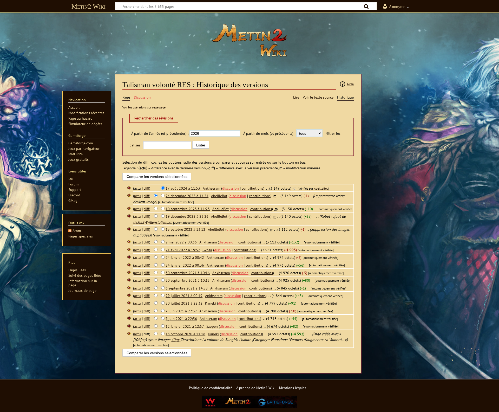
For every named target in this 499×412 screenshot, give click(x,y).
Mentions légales (292, 387)
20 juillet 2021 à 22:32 (184, 303)
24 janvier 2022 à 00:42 (185, 257)
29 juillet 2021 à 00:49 (184, 295)
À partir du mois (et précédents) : (269, 133)
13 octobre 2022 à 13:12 (185, 229)
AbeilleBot (321, 188)
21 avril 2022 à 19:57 (183, 249)
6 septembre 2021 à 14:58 (187, 288)
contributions (252, 188)
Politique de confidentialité (210, 387)
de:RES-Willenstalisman (152, 222)
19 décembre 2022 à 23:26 (187, 216)
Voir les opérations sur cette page (144, 107)
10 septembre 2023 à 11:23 (188, 208)
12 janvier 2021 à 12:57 (185, 326)
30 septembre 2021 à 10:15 (188, 280)
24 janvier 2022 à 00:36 (185, 265)
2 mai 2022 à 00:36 (181, 242)
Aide (350, 83)
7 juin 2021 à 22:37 (181, 310)
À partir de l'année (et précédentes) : (159, 133)
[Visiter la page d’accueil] (249, 40)
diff (146, 188)
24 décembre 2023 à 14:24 (187, 195)
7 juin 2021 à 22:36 (181, 318)
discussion (230, 188)
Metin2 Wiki (88, 6)
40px (175, 339)
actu (137, 195)
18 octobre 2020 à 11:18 (185, 333)
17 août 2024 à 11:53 (183, 188)
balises (134, 145)
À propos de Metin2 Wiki (255, 387)
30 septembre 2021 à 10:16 (188, 272)
